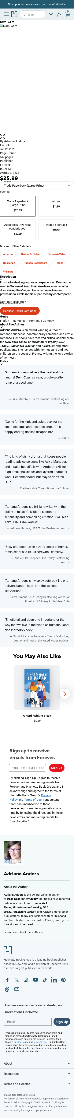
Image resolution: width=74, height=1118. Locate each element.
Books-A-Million (57, 254)
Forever (5, 164)
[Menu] (6, 14)
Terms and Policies (17, 1083)
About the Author (12, 324)
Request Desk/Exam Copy (19, 311)
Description (8, 276)
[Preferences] (51, 14)
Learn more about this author (22, 932)
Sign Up (57, 768)
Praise (4, 361)
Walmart (8, 271)
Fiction (4, 320)
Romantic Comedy (41, 320)
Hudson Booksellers (35, 263)
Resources (11, 1073)
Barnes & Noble (30, 254)
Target (59, 263)
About (8, 1063)
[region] (37, 694)
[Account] (59, 14)
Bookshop (9, 263)
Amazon (8, 254)
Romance (19, 320)
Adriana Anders (14, 141)
